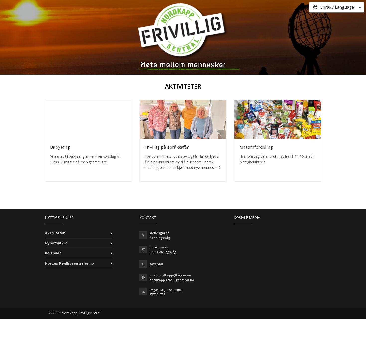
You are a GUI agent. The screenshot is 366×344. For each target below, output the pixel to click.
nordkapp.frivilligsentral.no (171, 280)
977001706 (157, 294)
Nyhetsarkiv (56, 243)
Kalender (53, 253)
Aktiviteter (55, 233)
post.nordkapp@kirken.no (170, 275)
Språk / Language (337, 7)
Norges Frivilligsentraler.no (69, 263)
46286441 (156, 264)
